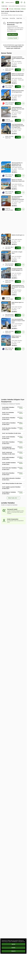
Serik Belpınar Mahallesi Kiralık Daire (9, 492)
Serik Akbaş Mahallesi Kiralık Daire (12, 483)
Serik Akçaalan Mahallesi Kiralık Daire (9, 428)
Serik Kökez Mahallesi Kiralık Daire (8, 442)
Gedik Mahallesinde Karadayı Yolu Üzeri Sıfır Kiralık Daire (18, 109)
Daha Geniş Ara (12, 34)
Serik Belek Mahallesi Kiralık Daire (8, 408)
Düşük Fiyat (19, 18)
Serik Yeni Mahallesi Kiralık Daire (11, 433)
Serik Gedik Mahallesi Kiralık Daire (8, 458)
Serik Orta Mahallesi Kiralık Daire (8, 413)
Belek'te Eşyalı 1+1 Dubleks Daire (16, 336)
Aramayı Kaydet (12, 38)
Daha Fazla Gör (12, 498)
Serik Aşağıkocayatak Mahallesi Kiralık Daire (11, 487)
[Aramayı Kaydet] (21, 2)
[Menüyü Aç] (2, 2)
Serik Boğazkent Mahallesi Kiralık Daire (8, 447)
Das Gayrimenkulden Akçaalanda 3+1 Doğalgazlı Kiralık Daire (18, 198)
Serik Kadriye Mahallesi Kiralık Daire (9, 423)
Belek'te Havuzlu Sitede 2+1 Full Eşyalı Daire (18, 91)
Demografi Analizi (12, 509)
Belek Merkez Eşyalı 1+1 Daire (18, 303)
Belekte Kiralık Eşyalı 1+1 (18, 235)
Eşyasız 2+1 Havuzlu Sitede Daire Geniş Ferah (18, 180)
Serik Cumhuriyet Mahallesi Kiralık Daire (8, 453)
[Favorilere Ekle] (23, 69)
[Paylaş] (24, 2)
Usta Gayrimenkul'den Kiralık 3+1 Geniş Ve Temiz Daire (18, 321)
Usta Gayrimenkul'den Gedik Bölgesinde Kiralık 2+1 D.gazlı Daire (18, 126)
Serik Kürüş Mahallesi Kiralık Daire (8, 473)
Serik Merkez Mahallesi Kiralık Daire (8, 418)
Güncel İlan (12, 18)
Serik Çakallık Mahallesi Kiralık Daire (9, 463)
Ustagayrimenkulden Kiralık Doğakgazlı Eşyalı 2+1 (18, 58)
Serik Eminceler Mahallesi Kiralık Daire (9, 468)
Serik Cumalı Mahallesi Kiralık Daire (8, 437)
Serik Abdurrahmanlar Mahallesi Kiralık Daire (11, 478)
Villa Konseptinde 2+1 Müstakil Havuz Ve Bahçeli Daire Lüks (17, 164)
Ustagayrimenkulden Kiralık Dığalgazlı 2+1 (17, 269)
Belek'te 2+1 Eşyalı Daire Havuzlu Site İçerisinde (18, 74)
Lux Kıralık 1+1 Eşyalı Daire (17, 252)
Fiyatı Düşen (5, 18)
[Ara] (17, 2)
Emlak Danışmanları (12, 519)
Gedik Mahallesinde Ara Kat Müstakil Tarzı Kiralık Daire (18, 287)
